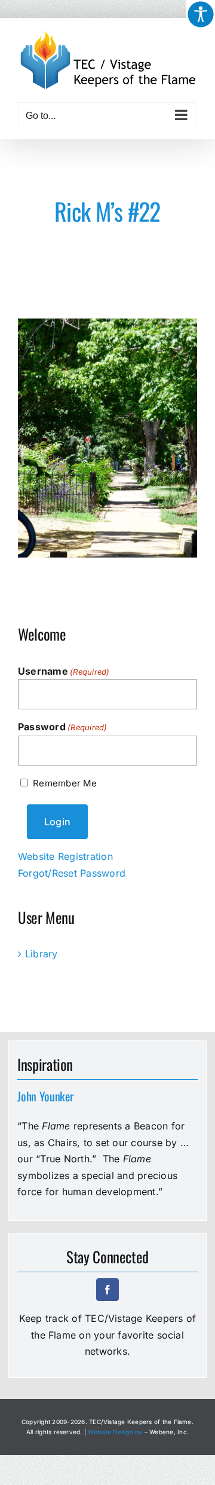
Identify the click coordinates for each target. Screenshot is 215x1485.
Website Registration (65, 856)
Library (41, 954)
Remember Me (65, 783)
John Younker (45, 1096)
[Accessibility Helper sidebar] (200, 14)
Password (63, 727)
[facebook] (107, 1289)
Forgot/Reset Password (71, 873)
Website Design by (115, 1431)
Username (64, 671)
